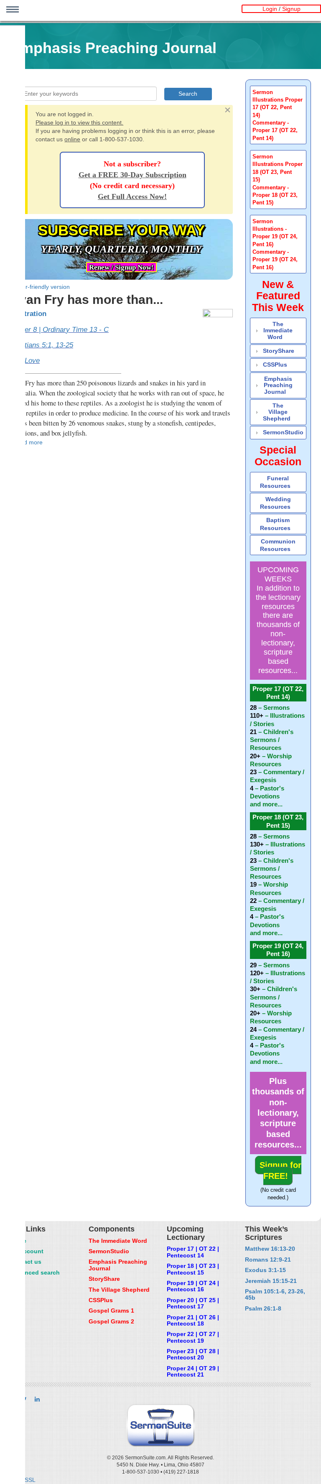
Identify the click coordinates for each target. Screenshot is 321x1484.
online (72, 139)
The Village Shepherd (276, 412)
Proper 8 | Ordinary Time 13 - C (59, 330)
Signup (291, 8)
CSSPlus (275, 364)
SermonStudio (283, 432)
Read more (28, 442)
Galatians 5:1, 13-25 (41, 345)
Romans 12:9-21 (268, 1259)
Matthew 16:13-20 (270, 1248)
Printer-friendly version (40, 286)
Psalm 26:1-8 (263, 1308)
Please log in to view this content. (79, 122)
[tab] (278, 115)
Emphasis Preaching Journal (278, 385)
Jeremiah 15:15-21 (271, 1280)
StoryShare (278, 350)
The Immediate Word (278, 330)
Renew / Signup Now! (121, 267)
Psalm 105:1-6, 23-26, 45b (275, 1294)
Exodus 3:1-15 (265, 1270)
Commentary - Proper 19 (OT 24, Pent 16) (275, 259)
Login (269, 8)
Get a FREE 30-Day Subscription (132, 175)
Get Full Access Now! (132, 196)
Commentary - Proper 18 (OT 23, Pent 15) (275, 195)
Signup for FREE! (280, 1170)
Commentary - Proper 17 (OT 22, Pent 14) (275, 130)
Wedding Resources (275, 503)
